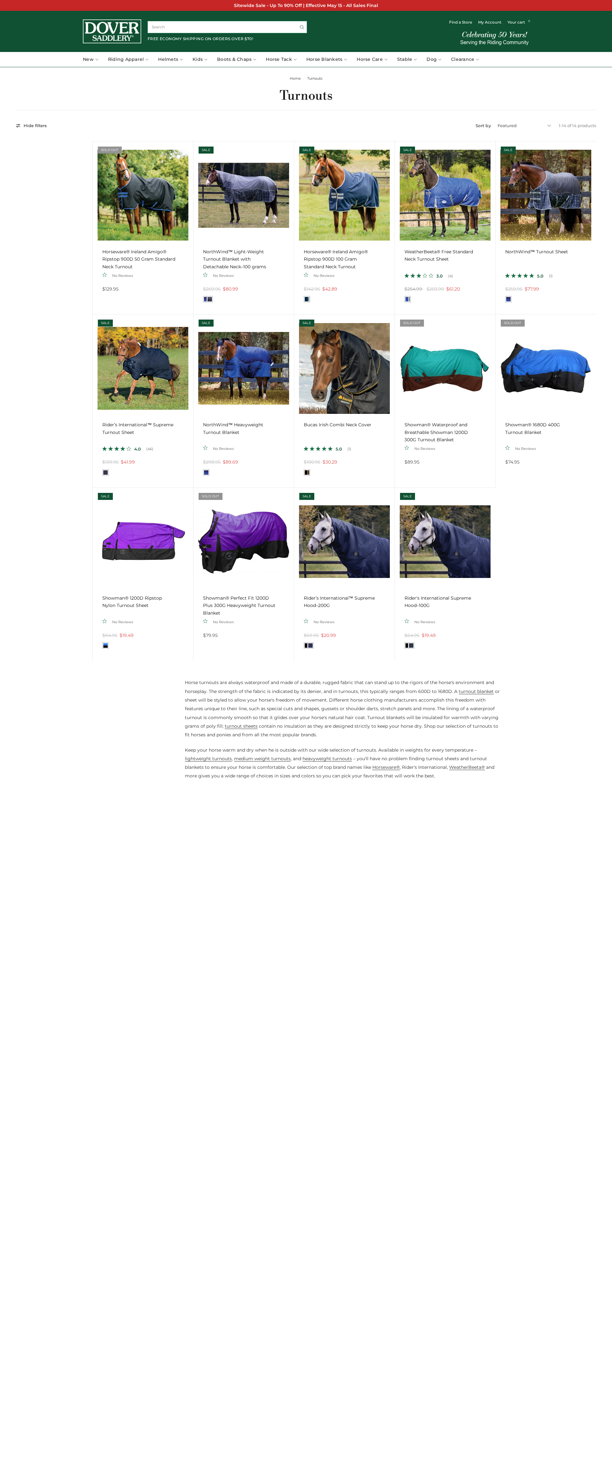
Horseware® (386, 767)
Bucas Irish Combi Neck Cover (337, 425)
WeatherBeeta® (467, 767)
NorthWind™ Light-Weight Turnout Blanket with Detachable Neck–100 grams (234, 259)
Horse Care (370, 59)
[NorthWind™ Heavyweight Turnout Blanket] (243, 364)
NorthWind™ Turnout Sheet (536, 252)
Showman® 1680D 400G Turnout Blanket (532, 428)
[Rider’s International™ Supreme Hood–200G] (344, 538)
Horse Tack (279, 59)
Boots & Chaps (234, 59)
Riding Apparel (126, 59)
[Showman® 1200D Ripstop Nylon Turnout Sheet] (143, 538)
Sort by (483, 125)
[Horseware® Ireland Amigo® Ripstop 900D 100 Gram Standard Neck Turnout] (344, 191)
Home (295, 78)
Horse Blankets (324, 59)
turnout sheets (241, 726)
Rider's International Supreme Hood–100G (437, 602)
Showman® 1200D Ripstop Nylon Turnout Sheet (132, 602)
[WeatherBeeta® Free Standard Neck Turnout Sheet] (445, 191)
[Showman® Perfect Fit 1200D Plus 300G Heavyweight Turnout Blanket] (243, 538)
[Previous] (97, 191)
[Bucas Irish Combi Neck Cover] (344, 364)
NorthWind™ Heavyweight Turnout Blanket (233, 428)
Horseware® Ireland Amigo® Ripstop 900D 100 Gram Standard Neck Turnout (336, 259)
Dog (431, 59)
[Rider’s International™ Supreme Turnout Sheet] (143, 364)
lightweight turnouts (208, 758)
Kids (198, 59)
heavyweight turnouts (327, 758)
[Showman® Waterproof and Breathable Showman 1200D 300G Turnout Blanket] (445, 364)
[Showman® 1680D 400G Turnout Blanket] (546, 364)
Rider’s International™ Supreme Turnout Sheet (137, 428)
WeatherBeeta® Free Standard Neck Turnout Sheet (438, 255)
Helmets (168, 59)
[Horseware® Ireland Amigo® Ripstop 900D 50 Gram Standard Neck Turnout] (143, 191)
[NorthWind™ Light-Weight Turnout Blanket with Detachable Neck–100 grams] (243, 191)
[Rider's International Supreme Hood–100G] (445, 538)
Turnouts (314, 78)
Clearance (462, 59)
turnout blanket (476, 691)
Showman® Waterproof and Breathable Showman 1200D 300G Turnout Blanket (436, 432)
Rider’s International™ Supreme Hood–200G (339, 602)
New (88, 59)
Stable (404, 59)
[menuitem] (93, 59)
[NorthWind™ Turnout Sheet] (546, 191)
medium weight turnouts (262, 758)
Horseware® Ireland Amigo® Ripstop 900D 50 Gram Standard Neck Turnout (138, 259)
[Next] (188, 191)
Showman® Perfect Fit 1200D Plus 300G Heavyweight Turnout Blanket (239, 605)
